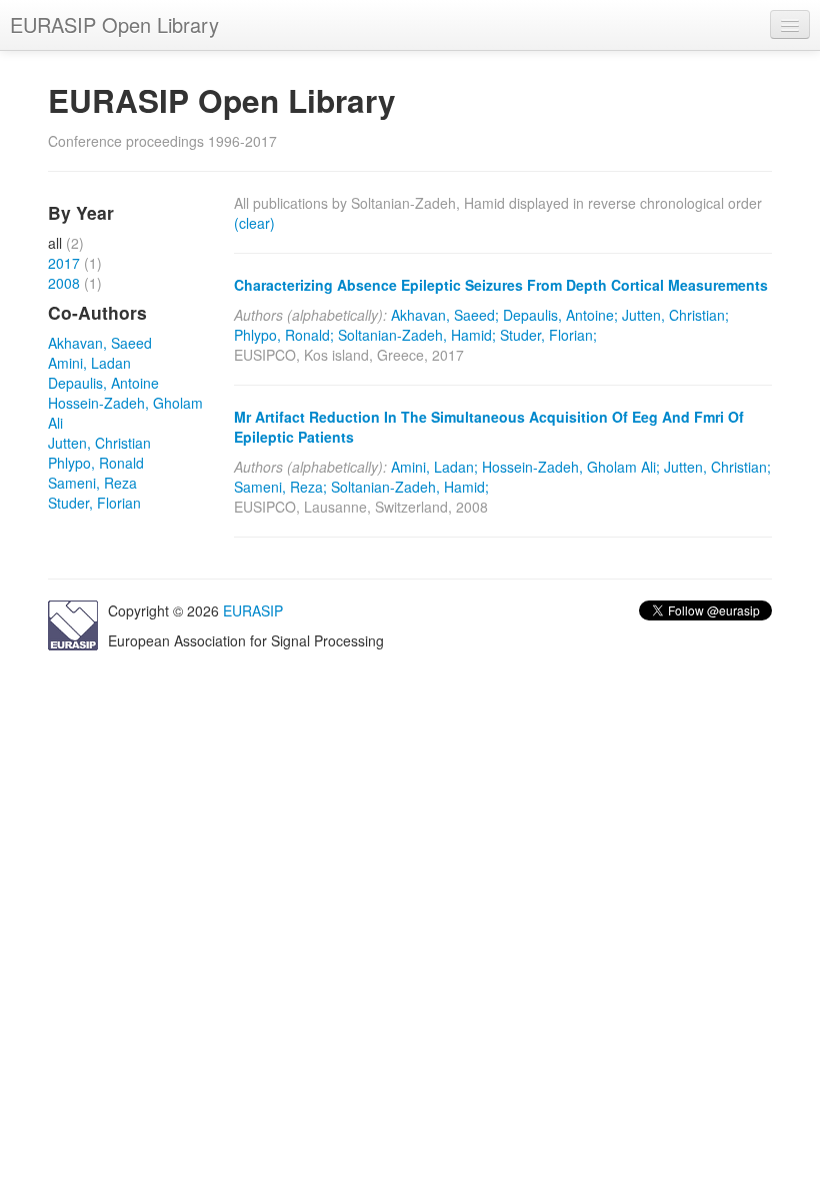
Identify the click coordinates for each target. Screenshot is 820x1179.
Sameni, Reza (92, 483)
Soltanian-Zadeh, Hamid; (417, 335)
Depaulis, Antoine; (560, 315)
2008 (64, 283)
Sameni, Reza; (280, 487)
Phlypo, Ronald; (284, 335)
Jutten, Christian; (675, 315)
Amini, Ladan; (434, 467)
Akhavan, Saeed (100, 343)
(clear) (254, 223)
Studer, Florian (94, 503)
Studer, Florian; (548, 335)
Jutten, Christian (99, 443)
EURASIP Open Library (114, 24)
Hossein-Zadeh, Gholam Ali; (571, 467)
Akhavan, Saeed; (445, 315)
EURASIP (253, 610)
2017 (64, 263)
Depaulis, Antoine (103, 383)
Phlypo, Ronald (96, 463)
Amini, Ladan (89, 363)
